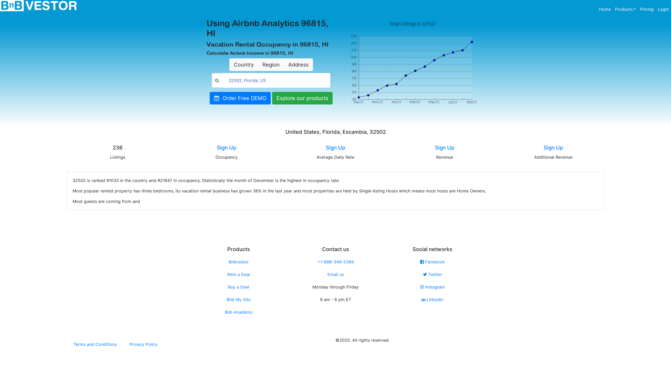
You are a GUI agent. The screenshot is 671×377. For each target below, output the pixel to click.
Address (298, 65)
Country (244, 65)
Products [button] (624, 9)
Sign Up (226, 148)
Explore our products (302, 98)
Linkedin (434, 299)
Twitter (434, 274)
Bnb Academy (238, 312)
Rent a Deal (238, 274)
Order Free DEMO (242, 98)
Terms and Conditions (95, 344)
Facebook (434, 261)
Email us (335, 274)
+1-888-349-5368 (335, 261)
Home (606, 9)
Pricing (647, 9)
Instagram (434, 287)
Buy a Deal (238, 287)
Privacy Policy (143, 344)
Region (271, 65)
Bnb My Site (239, 299)
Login (663, 9)
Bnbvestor (239, 261)
